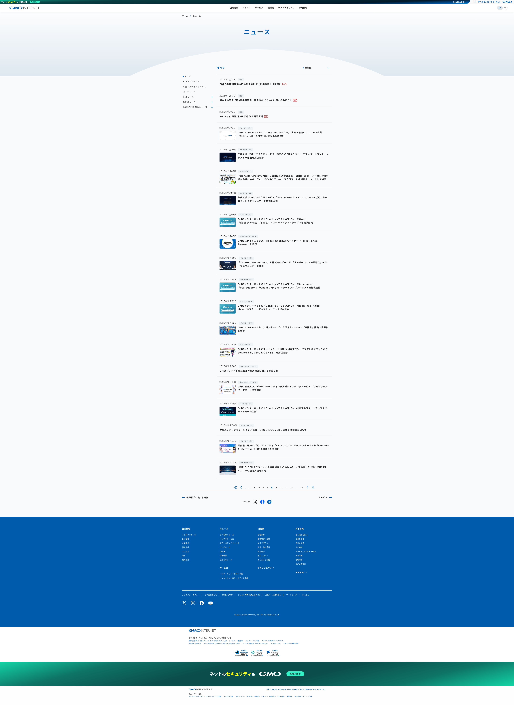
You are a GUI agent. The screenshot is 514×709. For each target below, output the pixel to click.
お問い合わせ (227, 595)
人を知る (299, 547)
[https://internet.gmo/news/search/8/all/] (269, 502)
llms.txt (305, 595)
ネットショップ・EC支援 (213, 697)
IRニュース (188, 97)
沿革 (184, 556)
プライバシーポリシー (191, 595)
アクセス (185, 552)
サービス (259, 8)
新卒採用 (299, 556)
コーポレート (189, 92)
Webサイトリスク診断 (252, 641)
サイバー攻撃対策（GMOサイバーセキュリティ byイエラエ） (222, 643)
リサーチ (264, 697)
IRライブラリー (264, 543)
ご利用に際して (211, 595)
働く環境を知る (302, 535)
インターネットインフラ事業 (231, 574)
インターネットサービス (196, 697)
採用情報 (303, 8)
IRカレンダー (263, 556)
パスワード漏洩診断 (237, 641)
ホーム (185, 16)
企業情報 (234, 8)
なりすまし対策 (276, 643)
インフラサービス (191, 81)
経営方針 (261, 535)
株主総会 (261, 552)
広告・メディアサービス (194, 87)
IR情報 (270, 8)
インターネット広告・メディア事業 (234, 578)
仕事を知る (300, 539)
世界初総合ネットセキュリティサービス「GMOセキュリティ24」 (208, 641)
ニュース (246, 8)
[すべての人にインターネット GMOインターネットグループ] (495, 2)
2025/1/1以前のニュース (195, 107)
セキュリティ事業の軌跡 (290, 643)
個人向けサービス (300, 697)
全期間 (308, 68)
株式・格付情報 (264, 547)
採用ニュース (189, 102)
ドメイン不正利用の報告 (247, 595)
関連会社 (185, 547)
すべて (188, 76)
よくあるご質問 (264, 560)
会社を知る (300, 543)
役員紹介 (185, 560)
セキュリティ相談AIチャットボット (272, 641)
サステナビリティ (286, 8)
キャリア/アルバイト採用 (306, 552)
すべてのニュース (227, 535)
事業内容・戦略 (264, 539)
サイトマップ (291, 595)
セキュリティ (240, 697)
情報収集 (272, 697)
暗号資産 (289, 697)
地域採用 (299, 560)
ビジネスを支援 (228, 697)
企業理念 (185, 543)
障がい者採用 (301, 564)
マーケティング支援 (253, 697)
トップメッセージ (189, 535)
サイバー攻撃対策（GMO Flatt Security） (255, 643)
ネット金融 (280, 697)
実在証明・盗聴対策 (195, 643)
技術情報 (300, 572)
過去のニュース (226, 560)
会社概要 (185, 539)
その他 (310, 697)
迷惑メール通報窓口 (273, 595)
